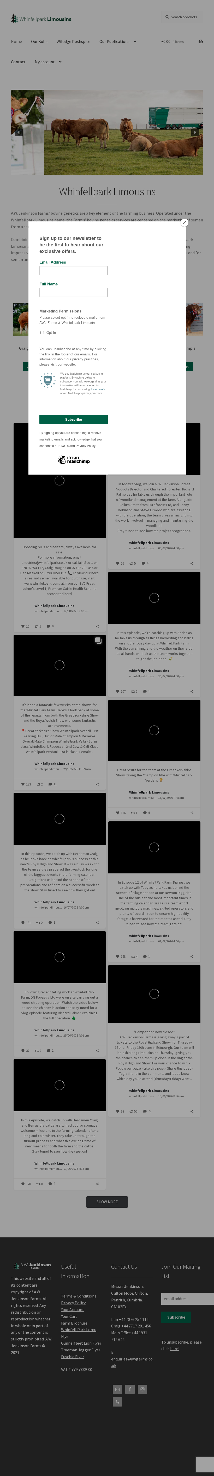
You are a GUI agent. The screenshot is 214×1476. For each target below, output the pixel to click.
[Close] (184, 223)
